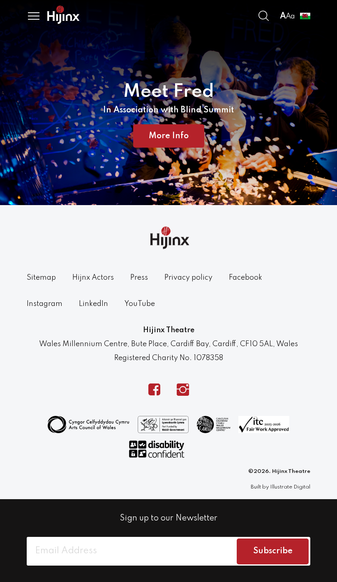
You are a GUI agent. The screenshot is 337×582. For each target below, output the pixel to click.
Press (139, 277)
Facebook (245, 277)
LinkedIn (93, 304)
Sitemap (41, 277)
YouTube (140, 304)
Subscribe (273, 551)
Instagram (44, 304)
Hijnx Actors (93, 277)
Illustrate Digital (290, 487)
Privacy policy (188, 277)
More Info (169, 136)
